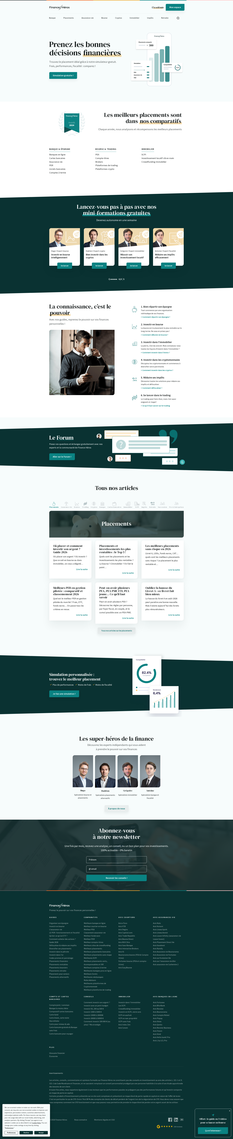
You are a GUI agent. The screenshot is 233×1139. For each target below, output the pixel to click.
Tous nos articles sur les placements (116, 630)
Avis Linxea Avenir (160, 932)
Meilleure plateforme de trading (97, 990)
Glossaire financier (57, 1053)
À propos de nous (116, 808)
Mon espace (175, 7)
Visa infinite (54, 1021)
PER (51, 165)
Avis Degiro (123, 929)
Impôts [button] (150, 18)
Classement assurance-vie (95, 932)
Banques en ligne (57, 154)
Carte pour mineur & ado (59, 1024)
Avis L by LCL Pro (160, 1040)
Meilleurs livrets (90, 974)
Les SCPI (121, 1005)
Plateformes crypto (104, 169)
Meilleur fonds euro (92, 936)
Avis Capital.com (125, 932)
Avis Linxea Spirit (160, 929)
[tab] (54, 505)
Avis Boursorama (160, 1012)
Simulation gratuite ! (63, 75)
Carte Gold (53, 1014)
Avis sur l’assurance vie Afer (164, 961)
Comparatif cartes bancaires (61, 1011)
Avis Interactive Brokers (128, 948)
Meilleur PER (89, 939)
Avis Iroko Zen (124, 1024)
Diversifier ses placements (60, 948)
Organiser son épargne (58, 923)
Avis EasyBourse (125, 967)
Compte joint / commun (59, 1005)
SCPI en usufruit (125, 1015)
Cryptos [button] (118, 18)
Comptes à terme (57, 172)
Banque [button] (52, 18)
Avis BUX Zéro (124, 942)
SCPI (143, 154)
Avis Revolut (158, 1008)
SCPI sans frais (124, 1021)
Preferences (11, 1133)
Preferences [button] (9, 1128)
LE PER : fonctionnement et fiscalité (64, 932)
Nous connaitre (80, 1119)
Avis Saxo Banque (125, 945)
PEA (97, 154)
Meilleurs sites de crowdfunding (97, 945)
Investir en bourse (56, 926)
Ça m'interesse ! (213, 1130)
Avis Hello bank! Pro (161, 1037)
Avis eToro (122, 923)
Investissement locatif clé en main (157, 158)
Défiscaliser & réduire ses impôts (63, 945)
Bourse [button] (104, 18)
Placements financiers (58, 961)
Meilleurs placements (93, 948)
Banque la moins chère (58, 1008)
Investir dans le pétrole (59, 951)
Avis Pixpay (157, 1018)
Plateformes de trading (106, 165)
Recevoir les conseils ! (116, 878)
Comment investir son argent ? (97, 1002)
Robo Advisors (90, 980)
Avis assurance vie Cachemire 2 (165, 964)
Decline (26, 1133)
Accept (41, 1133)
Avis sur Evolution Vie (162, 958)
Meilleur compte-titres (93, 942)
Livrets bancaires (57, 169)
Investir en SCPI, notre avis (129, 1012)
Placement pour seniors (59, 974)
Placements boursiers (58, 967)
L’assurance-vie (55, 929)
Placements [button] (68, 18)
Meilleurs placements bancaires (97, 951)
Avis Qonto (157, 1024)
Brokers (99, 161)
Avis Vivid (157, 1034)
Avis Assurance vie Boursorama (166, 951)
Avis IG (121, 951)
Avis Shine (157, 1021)
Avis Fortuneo (159, 1002)
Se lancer (65, 265)
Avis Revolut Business (162, 1028)
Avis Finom (157, 1031)
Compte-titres (102, 158)
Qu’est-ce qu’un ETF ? (58, 936)
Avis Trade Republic (126, 936)
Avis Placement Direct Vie (163, 942)
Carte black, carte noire (59, 1018)
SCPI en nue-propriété (127, 1018)
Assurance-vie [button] (88, 18)
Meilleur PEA (89, 929)
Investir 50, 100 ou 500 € (94, 1008)
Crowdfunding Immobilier (153, 161)
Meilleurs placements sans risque (98, 955)
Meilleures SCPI (90, 958)
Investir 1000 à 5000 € (93, 1012)
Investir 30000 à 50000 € (94, 1018)
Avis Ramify (158, 948)
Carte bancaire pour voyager (61, 1033)
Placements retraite (57, 970)
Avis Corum (123, 1028)
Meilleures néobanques (93, 977)
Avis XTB (122, 926)
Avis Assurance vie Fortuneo (164, 955)
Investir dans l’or (56, 955)
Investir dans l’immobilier (129, 1002)
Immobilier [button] (134, 18)
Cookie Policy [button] (36, 1123)
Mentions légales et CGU (104, 1119)
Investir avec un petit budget (96, 1005)
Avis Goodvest (159, 945)
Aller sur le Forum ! (62, 456)
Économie (53, 1056)
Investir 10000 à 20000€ (93, 1015)
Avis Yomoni (158, 926)
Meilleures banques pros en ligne (97, 970)
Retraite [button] (164, 18)
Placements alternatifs (59, 977)
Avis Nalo (157, 923)
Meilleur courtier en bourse (95, 926)
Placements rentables (58, 964)
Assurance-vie (55, 161)
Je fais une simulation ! (64, 693)
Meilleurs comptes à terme (95, 967)
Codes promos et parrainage (61, 958)
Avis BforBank (159, 1005)
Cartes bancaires (57, 158)
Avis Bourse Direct (125, 939)
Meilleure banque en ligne (94, 923)
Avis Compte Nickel (161, 1015)
